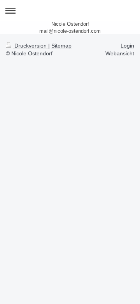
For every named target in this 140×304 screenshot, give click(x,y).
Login (127, 45)
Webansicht (119, 53)
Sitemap (61, 45)
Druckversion (30, 45)
